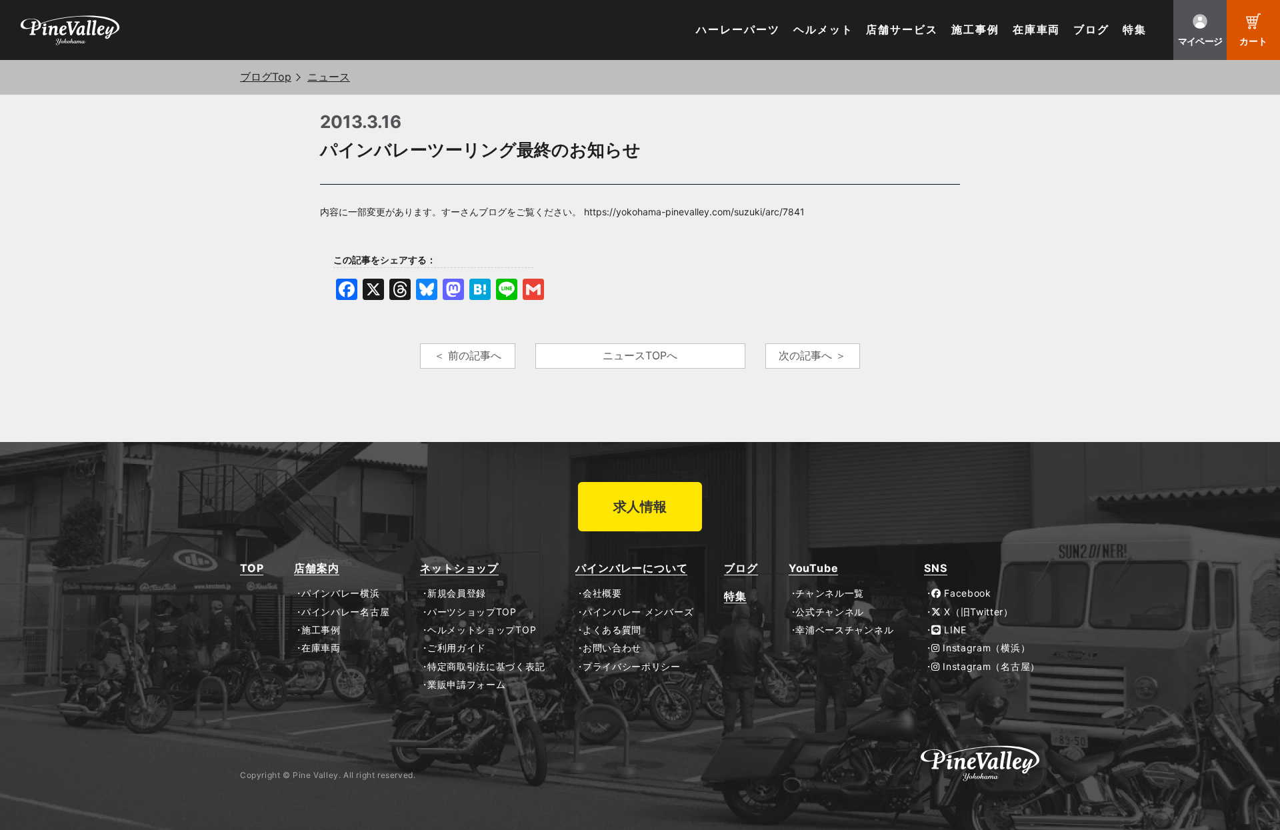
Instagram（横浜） (985, 648)
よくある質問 (612, 630)
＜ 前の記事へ (467, 355)
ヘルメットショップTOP (481, 630)
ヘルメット (823, 29)
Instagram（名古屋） (990, 666)
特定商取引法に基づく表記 (486, 666)
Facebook (966, 593)
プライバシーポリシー (632, 666)
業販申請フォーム (466, 684)
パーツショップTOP (472, 612)
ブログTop (265, 76)
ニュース (328, 76)
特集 (1135, 29)
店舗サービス (902, 29)
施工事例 (975, 29)
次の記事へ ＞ (812, 355)
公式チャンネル (829, 612)
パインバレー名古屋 (345, 612)
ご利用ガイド (456, 648)
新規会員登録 (456, 593)
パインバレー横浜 (340, 593)
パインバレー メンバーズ (638, 612)
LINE (954, 630)
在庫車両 (1037, 29)
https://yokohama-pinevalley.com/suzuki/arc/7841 (694, 211)
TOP (251, 568)
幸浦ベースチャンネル (844, 630)
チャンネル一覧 (829, 593)
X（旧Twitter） (977, 612)
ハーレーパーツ (737, 29)
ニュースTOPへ (640, 355)
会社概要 (602, 593)
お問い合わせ (612, 648)
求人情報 (640, 507)
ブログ (1091, 29)
